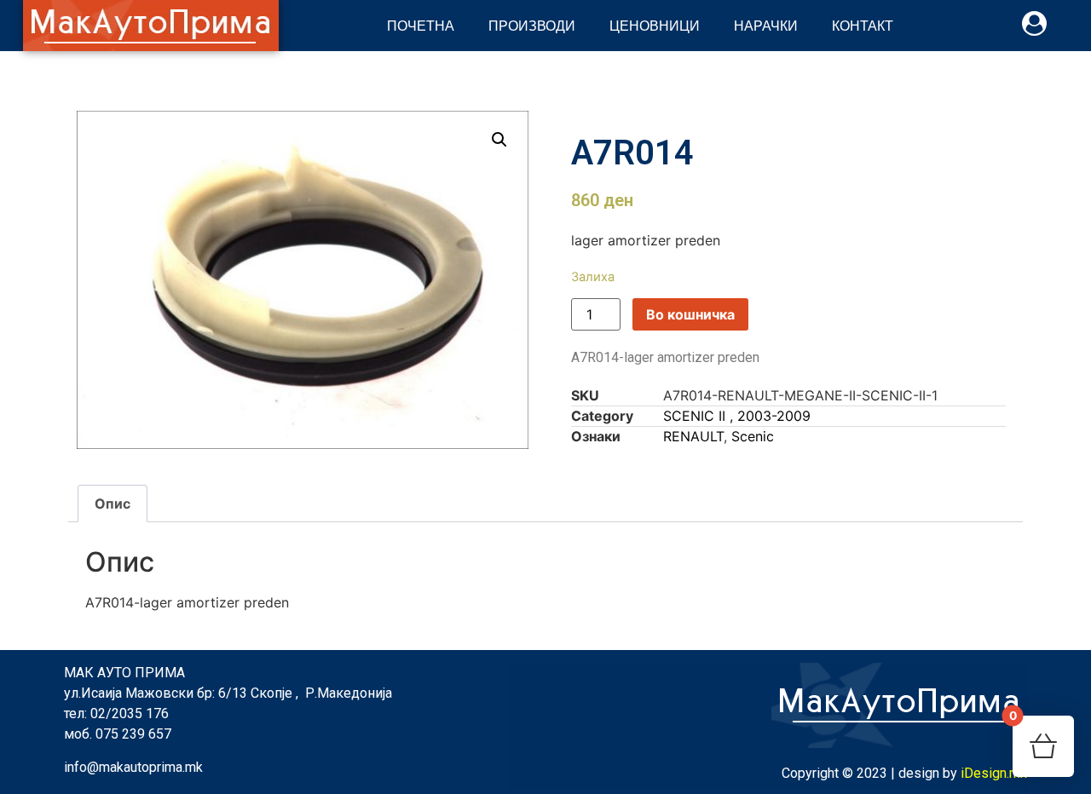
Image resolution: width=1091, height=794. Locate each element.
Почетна (420, 25)
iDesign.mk (994, 773)
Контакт (862, 25)
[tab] (112, 503)
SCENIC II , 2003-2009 (737, 415)
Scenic (752, 436)
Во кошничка (690, 314)
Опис (112, 503)
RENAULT (693, 436)
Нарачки (766, 25)
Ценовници (654, 25)
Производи (531, 25)
